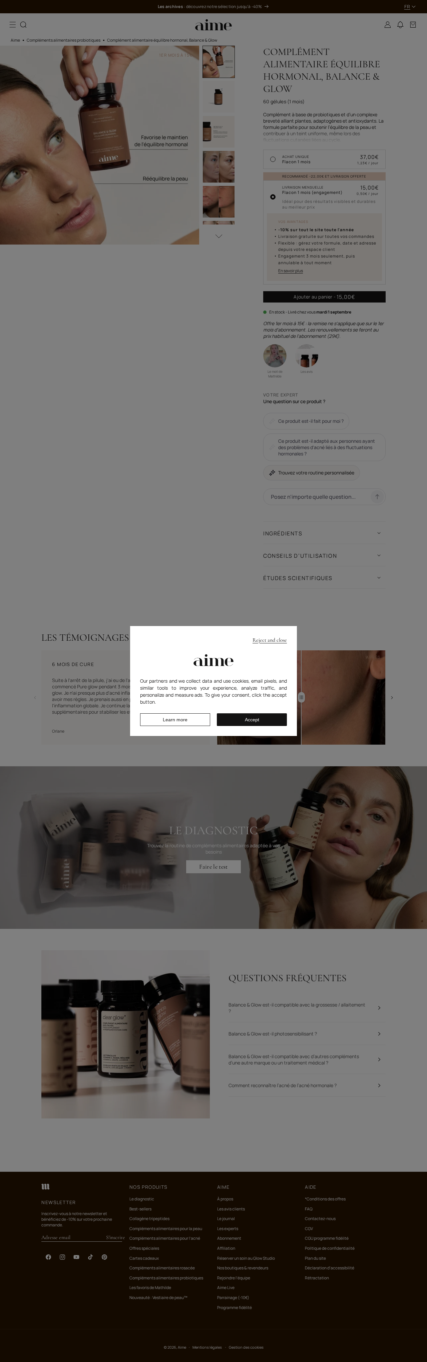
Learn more (175, 719)
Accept (252, 719)
